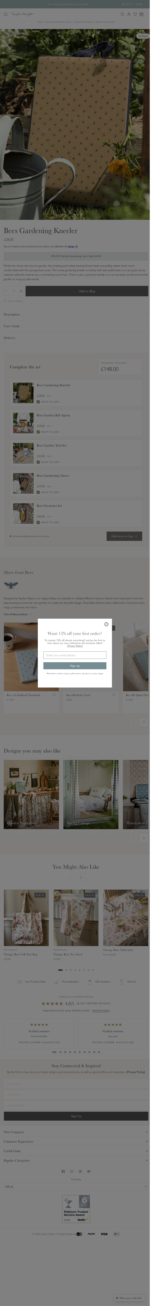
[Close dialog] (106, 624)
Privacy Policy (75, 646)
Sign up (75, 666)
